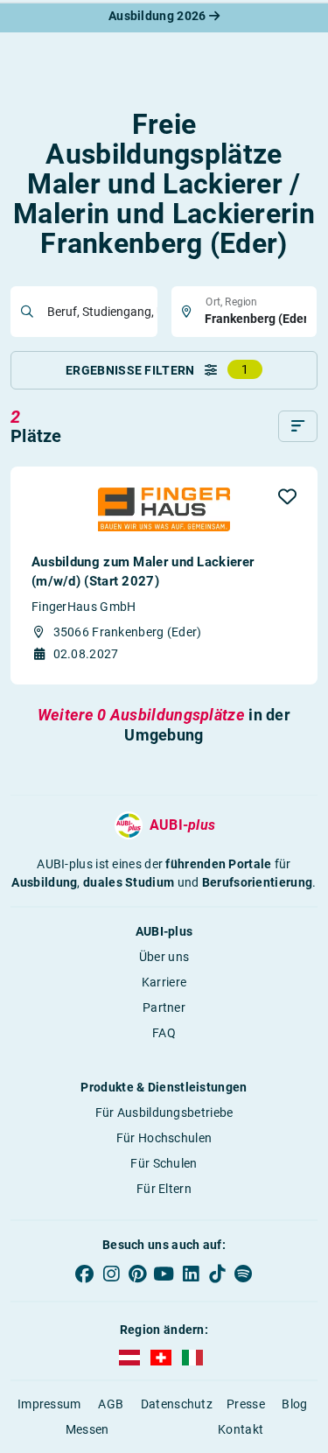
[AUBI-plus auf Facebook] (84, 1274)
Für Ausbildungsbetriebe (164, 1113)
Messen (87, 1429)
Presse (246, 1404)
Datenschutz (177, 1404)
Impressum (49, 1404)
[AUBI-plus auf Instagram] (111, 1274)
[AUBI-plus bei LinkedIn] (190, 1274)
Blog (294, 1404)
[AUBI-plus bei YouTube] (163, 1274)
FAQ (164, 1033)
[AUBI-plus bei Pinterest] (137, 1274)
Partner (164, 1007)
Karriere (164, 982)
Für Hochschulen (164, 1138)
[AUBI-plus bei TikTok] (217, 1274)
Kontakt (240, 1429)
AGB (110, 1404)
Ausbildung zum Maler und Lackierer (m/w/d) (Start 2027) (142, 571)
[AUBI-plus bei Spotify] (243, 1274)
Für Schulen (163, 1163)
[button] (287, 496)
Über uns (164, 957)
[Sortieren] (298, 426)
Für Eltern (164, 1189)
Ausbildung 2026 (158, 16)
